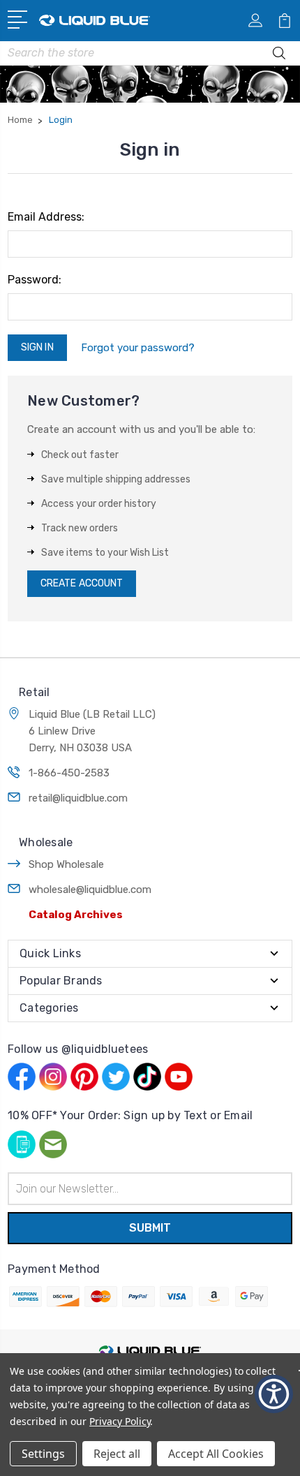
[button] (274, 1394)
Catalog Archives (76, 914)
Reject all (116, 1453)
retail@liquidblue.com (78, 798)
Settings (43, 1453)
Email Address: (46, 216)
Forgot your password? (138, 347)
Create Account (81, 583)
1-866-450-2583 (69, 773)
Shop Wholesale (66, 864)
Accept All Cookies (216, 1453)
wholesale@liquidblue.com (90, 889)
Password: (34, 279)
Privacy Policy (119, 1421)
